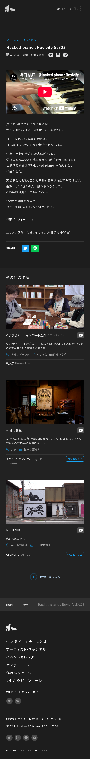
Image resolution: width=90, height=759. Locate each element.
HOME (10, 604)
